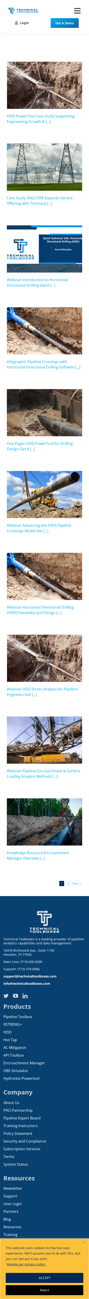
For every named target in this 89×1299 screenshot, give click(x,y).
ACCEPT (44, 1278)
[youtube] (15, 995)
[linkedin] (25, 995)
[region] (44, 1268)
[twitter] (5, 995)
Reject (44, 1290)
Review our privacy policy (26, 1264)
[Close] (84, 1242)
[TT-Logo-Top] (23, 6)
